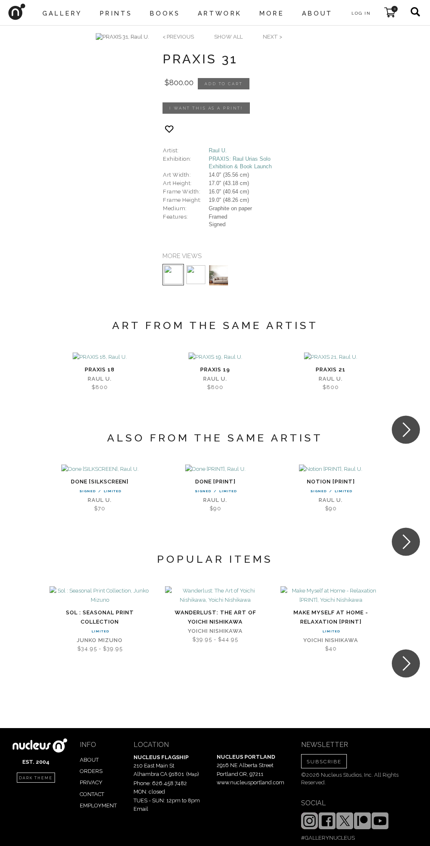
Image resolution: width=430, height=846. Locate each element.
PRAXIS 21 (331, 369)
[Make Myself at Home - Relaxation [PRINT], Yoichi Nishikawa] (331, 595)
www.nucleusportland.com (250, 782)
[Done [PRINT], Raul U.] (215, 469)
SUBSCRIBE (324, 762)
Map (192, 774)
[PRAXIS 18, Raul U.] (100, 357)
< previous (178, 37)
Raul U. (218, 150)
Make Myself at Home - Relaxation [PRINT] (331, 617)
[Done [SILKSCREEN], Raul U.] (100, 469)
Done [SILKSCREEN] (99, 481)
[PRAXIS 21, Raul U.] (330, 357)
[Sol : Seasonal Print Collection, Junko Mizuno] (100, 595)
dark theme (35, 778)
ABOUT (89, 760)
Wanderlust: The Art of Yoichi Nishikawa (215, 617)
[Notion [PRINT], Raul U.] (330, 469)
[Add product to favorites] (169, 129)
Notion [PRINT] (331, 481)
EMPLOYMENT (98, 805)
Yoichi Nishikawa (215, 631)
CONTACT (92, 794)
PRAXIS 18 (100, 369)
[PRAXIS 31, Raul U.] (122, 37)
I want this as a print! (206, 108)
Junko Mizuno (100, 640)
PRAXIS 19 (215, 369)
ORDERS (91, 771)
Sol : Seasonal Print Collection (100, 617)
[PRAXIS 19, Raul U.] (215, 357)
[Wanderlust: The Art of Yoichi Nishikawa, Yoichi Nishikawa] (215, 595)
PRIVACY (91, 782)
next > (272, 37)
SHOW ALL (228, 37)
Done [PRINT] (215, 481)
